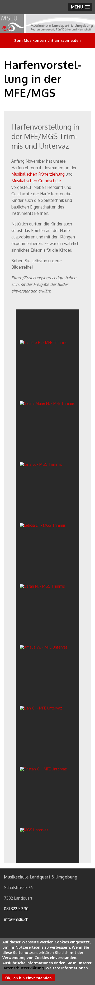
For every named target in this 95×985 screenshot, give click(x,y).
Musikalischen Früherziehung (38, 174)
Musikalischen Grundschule (36, 180)
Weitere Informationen (67, 968)
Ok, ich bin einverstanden (28, 978)
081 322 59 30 (16, 908)
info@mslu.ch (16, 919)
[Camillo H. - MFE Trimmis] (47, 342)
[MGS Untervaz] (47, 830)
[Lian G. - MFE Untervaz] (47, 708)
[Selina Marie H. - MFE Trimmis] (47, 403)
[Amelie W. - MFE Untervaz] (47, 647)
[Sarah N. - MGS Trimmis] (47, 586)
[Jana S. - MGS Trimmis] (47, 464)
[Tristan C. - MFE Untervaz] (47, 769)
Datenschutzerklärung (23, 968)
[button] (80, 7)
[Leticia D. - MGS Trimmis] (47, 525)
